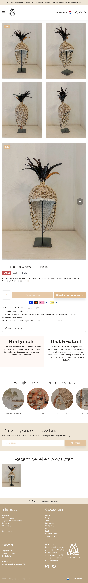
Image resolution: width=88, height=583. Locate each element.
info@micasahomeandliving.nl (14, 564)
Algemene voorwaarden (12, 520)
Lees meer (29, 281)
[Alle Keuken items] (13, 399)
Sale (47, 518)
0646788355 (7, 561)
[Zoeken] (76, 12)
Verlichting (49, 526)
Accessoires (50, 536)
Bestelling (6, 523)
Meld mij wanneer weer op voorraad (69, 295)
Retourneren (7, 531)
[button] (80, 201)
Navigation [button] (3, 12)
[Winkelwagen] (85, 12)
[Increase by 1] (8, 295)
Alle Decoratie (38, 413)
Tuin (47, 520)
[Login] (80, 12)
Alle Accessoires (62, 413)
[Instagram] (47, 566)
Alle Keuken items (13, 413)
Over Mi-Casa (8, 518)
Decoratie (49, 523)
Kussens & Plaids (52, 534)
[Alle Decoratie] (38, 399)
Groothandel (7, 526)
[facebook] (54, 566)
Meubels (48, 528)
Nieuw (47, 515)
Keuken (48, 531)
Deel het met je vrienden (17, 328)
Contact (5, 515)
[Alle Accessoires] (62, 399)
